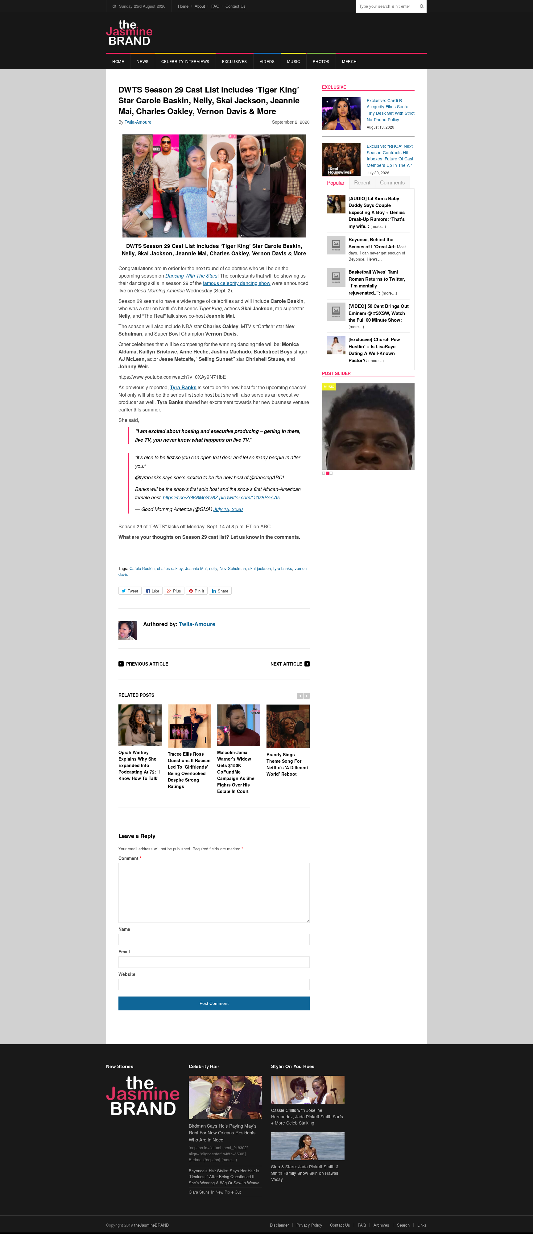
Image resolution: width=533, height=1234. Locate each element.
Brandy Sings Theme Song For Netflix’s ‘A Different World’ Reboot (287, 764)
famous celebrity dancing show (237, 283)
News (142, 61)
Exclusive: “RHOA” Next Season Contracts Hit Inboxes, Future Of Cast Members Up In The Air (390, 155)
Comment (129, 858)
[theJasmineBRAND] (129, 32)
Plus (177, 591)
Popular (336, 182)
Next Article (286, 664)
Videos (267, 61)
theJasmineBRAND (151, 1225)
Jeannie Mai (196, 568)
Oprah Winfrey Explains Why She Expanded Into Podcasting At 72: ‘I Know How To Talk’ (139, 765)
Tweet (133, 591)
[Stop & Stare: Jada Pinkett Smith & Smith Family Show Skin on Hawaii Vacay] (308, 1146)
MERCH (349, 61)
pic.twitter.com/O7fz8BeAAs (249, 497)
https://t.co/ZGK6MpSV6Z (190, 497)
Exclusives (234, 61)
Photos (321, 61)
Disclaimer (279, 1225)
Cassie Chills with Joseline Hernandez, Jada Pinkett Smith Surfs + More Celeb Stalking (307, 1116)
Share (223, 591)
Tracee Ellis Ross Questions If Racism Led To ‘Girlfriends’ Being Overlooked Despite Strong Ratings (189, 770)
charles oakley (170, 568)
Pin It (199, 591)
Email (124, 951)
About (200, 6)
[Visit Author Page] (127, 630)
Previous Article (147, 664)
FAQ (215, 6)
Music (293, 61)
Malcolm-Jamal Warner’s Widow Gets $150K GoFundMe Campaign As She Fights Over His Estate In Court (235, 771)
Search (403, 1225)
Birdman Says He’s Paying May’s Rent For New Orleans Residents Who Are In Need (223, 1132)
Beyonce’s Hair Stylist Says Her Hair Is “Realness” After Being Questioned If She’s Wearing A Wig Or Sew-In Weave (224, 1177)
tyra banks (282, 568)
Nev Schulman (233, 568)
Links (422, 1225)
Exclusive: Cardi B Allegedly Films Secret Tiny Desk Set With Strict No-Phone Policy (391, 109)
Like (155, 591)
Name (124, 929)
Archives (381, 1225)
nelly (213, 568)
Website (126, 974)
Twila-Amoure (138, 122)
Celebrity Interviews (185, 61)
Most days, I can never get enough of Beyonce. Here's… (377, 249)
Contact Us (235, 6)
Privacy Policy (309, 1225)
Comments (392, 182)
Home (183, 6)
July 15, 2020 (228, 509)
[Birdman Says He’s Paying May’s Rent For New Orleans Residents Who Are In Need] (225, 1097)
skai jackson (259, 568)
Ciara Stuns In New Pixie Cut (215, 1192)
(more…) (377, 212)
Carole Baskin (142, 568)
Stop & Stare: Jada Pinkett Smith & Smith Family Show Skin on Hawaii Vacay (305, 1172)
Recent (362, 182)
